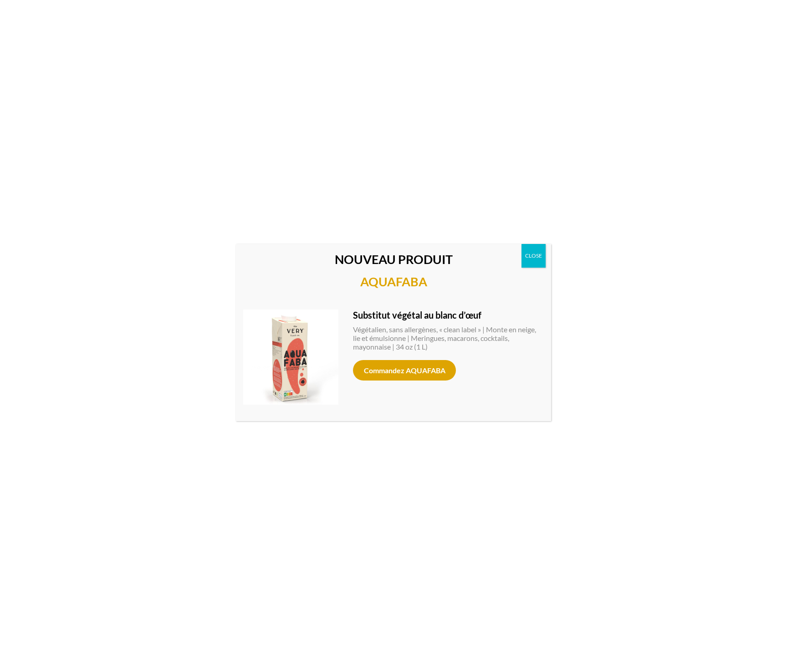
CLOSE (533, 255)
